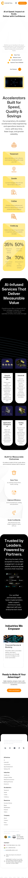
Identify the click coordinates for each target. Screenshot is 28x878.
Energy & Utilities (8, 777)
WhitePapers (7, 807)
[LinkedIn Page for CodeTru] (5, 748)
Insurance (6, 784)
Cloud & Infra (7, 764)
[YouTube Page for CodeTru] (14, 748)
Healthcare (6, 775)
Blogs (5, 805)
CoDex (5, 794)
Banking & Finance (8, 781)
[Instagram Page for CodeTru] (9, 748)
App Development (8, 766)
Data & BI (6, 762)
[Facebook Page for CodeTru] (19, 748)
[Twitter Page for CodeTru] (23, 748)
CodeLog (6, 796)
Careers (6, 820)
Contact (6, 824)
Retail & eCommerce (9, 779)
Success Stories (8, 803)
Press (5, 822)
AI (4, 760)
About (5, 818)
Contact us (22, 3)
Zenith (5, 792)
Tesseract (6, 790)
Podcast (6, 809)
